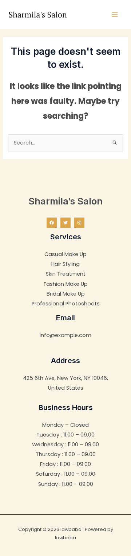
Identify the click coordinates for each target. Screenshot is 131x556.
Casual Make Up (65, 254)
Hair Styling (65, 264)
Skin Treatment (66, 273)
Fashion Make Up (66, 284)
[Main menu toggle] (114, 14)
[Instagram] (79, 223)
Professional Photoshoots (66, 303)
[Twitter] (65, 223)
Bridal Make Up (66, 293)
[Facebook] (52, 223)
